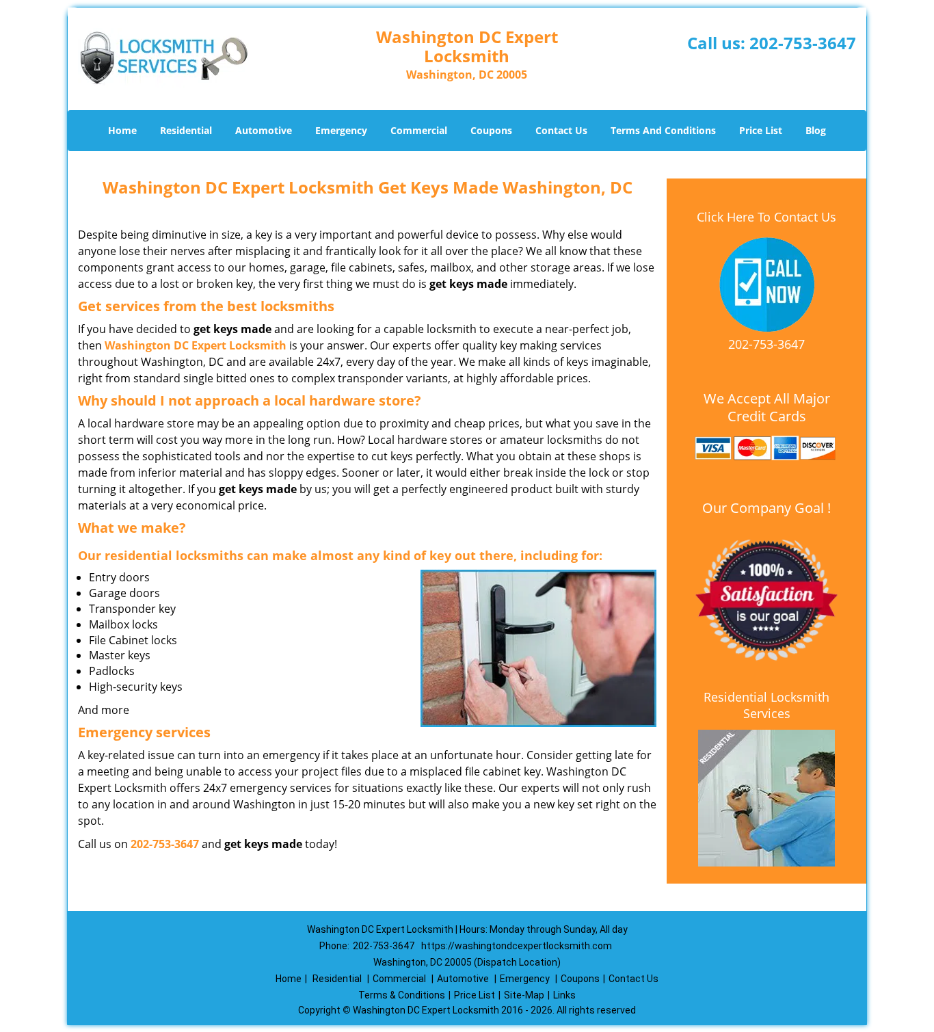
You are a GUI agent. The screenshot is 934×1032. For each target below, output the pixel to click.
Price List (760, 130)
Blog (815, 130)
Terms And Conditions (663, 130)
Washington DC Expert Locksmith (195, 345)
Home (122, 130)
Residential (186, 130)
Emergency (341, 130)
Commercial (418, 130)
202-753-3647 (802, 42)
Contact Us (561, 130)
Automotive (263, 130)
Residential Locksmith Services (766, 705)
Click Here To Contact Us (766, 217)
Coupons (491, 130)
